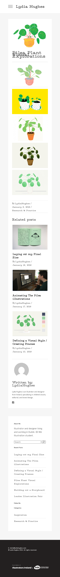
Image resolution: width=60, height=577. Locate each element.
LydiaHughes (22, 203)
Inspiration (20, 515)
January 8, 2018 (21, 207)
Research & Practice (24, 210)
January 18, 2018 (22, 265)
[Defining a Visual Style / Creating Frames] (30, 323)
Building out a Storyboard (29, 490)
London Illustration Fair (28, 496)
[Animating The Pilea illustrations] (30, 280)
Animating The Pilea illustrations (27, 297)
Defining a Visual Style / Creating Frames (30, 342)
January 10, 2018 (22, 351)
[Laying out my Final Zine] (30, 237)
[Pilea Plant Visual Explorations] (21, 370)
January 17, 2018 (22, 306)
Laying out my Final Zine (29, 454)
